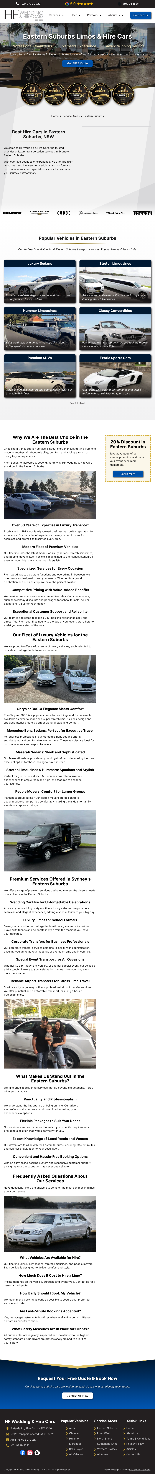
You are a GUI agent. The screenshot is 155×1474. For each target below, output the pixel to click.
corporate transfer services (25, 947)
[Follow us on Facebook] (22, 1452)
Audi (72, 1428)
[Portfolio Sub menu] (100, 15)
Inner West (103, 1433)
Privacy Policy (135, 1443)
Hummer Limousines (40, 311)
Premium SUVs (40, 358)
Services (54, 15)
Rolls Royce (76, 1449)
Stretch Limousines (115, 263)
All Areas (102, 1454)
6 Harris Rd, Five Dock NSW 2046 (31, 1428)
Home (55, 116)
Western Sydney (107, 1449)
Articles (131, 1449)
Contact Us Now (77, 1395)
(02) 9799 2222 (20, 1445)
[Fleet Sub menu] (79, 15)
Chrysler (74, 1433)
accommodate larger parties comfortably (29, 801)
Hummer (74, 1438)
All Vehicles (76, 1454)
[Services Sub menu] (63, 15)
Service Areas (71, 116)
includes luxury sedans (29, 1263)
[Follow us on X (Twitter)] (37, 1452)
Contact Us (140, 15)
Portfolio (92, 15)
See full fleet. (77, 403)
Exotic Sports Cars (115, 358)
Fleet (74, 15)
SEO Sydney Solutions (139, 1469)
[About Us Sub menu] (123, 15)
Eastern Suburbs (107, 1428)
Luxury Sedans (40, 263)
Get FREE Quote (77, 63)
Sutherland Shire (107, 1443)
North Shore (104, 1438)
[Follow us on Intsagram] (30, 1452)
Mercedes (75, 1443)
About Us (114, 15)
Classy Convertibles (115, 311)
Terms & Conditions (138, 1438)
